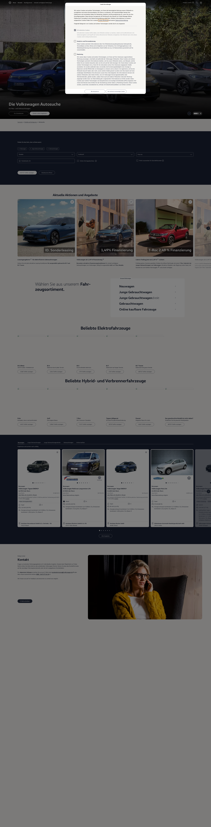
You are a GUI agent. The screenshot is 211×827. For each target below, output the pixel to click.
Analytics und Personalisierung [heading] (86, 41)
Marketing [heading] (80, 54)
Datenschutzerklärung (121, 20)
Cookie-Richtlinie (103, 20)
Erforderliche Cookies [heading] (83, 30)
